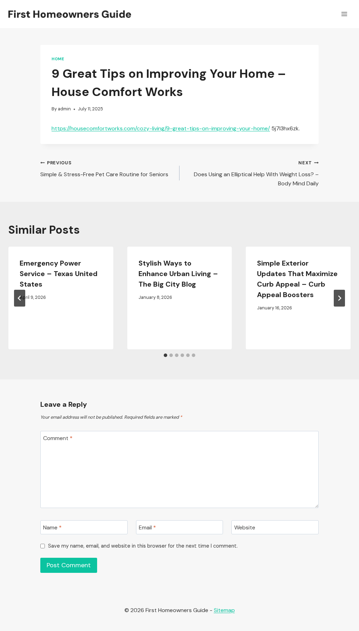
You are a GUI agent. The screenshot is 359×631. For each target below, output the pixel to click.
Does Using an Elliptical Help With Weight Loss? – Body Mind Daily (256, 173)
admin (64, 109)
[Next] (339, 298)
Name (52, 527)
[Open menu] (344, 13)
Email (147, 527)
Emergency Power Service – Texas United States (58, 274)
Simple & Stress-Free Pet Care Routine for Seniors (104, 169)
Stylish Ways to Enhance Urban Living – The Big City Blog (178, 274)
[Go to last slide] (19, 298)
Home (58, 58)
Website (244, 527)
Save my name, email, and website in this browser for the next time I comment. (143, 546)
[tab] (165, 355)
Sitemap (224, 610)
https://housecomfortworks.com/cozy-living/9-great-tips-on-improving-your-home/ (161, 128)
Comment (58, 437)
